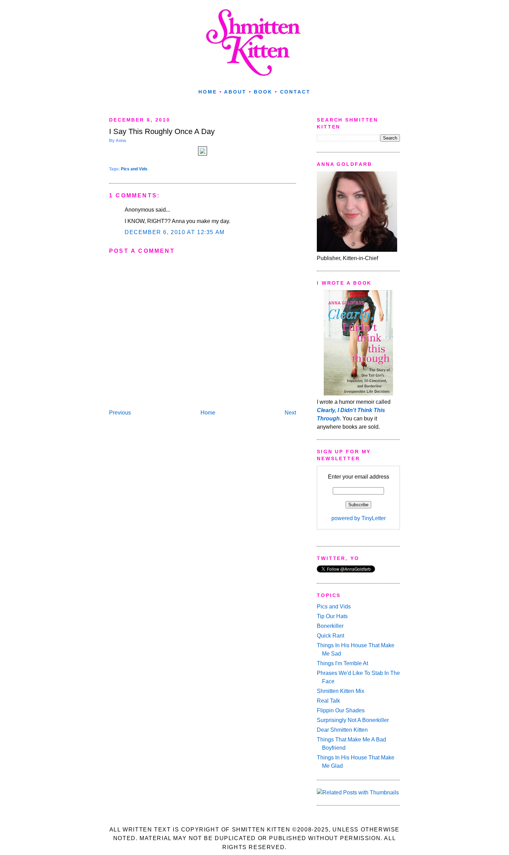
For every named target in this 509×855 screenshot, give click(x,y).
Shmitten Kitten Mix (340, 691)
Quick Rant (330, 636)
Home (207, 92)
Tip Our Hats (332, 616)
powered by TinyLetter (358, 518)
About (235, 92)
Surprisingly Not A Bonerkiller (353, 720)
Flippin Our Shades (341, 710)
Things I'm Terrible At (342, 663)
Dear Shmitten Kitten (342, 730)
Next (290, 413)
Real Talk (328, 701)
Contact (295, 92)
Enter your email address (358, 477)
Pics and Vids (134, 169)
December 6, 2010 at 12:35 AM (175, 232)
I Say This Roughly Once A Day (162, 131)
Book (263, 92)
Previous (120, 413)
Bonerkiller (330, 626)
